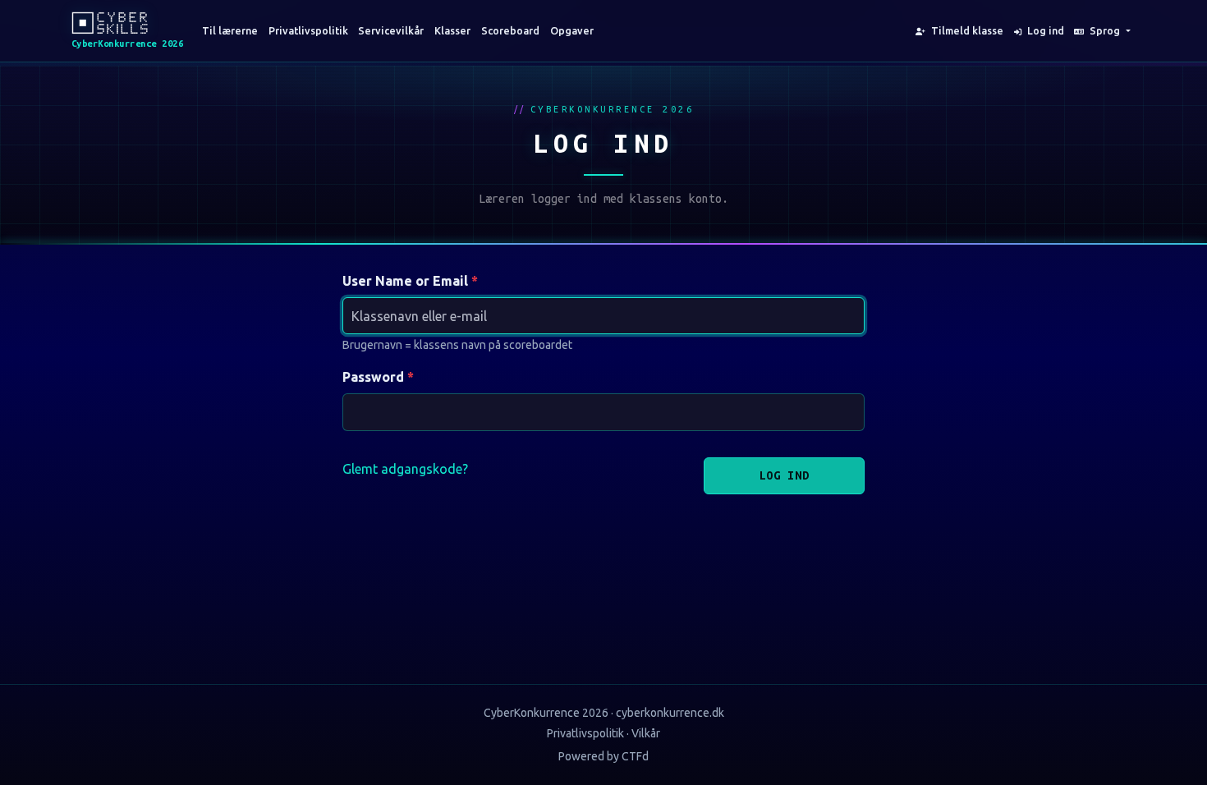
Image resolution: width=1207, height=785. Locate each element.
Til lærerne (230, 30)
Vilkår (645, 733)
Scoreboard (510, 30)
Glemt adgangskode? (405, 468)
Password (373, 377)
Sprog (1104, 30)
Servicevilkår (391, 30)
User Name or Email (405, 280)
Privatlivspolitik (308, 30)
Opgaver (572, 30)
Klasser (452, 30)
